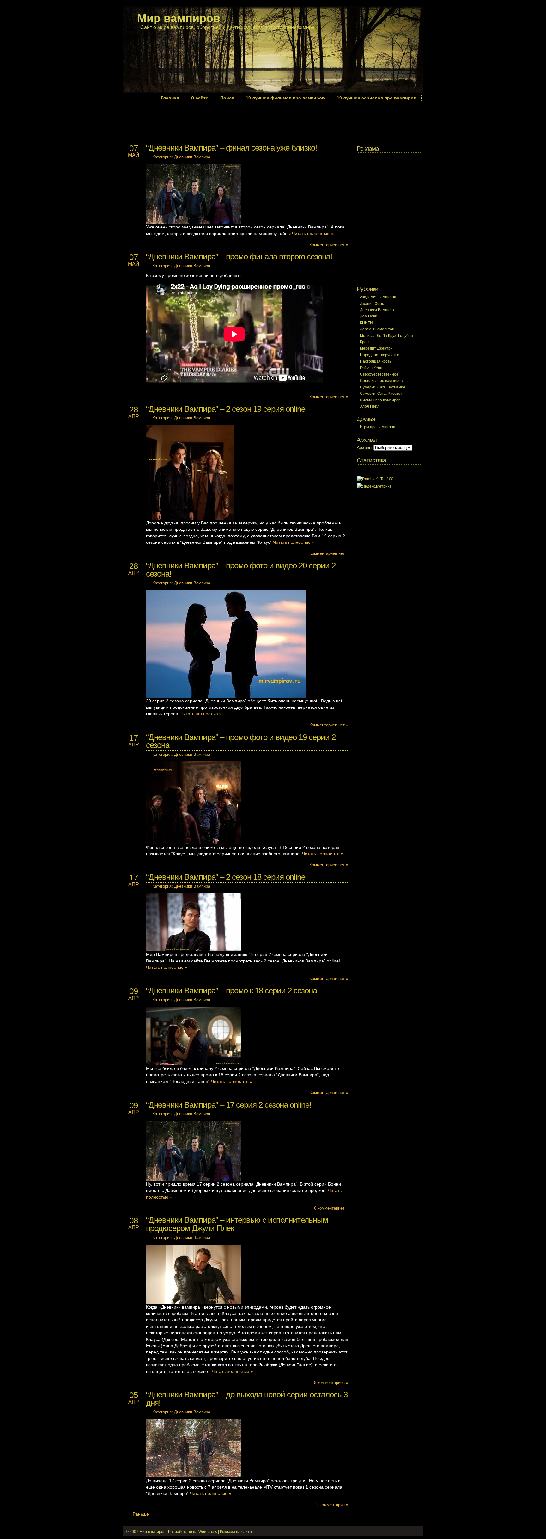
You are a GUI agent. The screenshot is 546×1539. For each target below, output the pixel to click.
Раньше (141, 1514)
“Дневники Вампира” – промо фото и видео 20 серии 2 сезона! (241, 569)
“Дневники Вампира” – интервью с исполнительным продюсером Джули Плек (237, 1224)
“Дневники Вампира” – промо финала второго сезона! (239, 256)
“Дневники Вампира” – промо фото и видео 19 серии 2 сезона (241, 741)
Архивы (364, 447)
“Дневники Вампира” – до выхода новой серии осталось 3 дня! (247, 1398)
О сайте (199, 97)
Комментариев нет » (328, 244)
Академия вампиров (378, 297)
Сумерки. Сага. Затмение (382, 387)
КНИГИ (366, 323)
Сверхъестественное (379, 374)
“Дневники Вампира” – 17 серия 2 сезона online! (228, 1104)
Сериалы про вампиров (381, 380)
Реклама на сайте (236, 1532)
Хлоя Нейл (369, 406)
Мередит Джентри (376, 348)
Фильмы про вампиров (380, 400)
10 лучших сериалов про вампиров (376, 97)
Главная (170, 97)
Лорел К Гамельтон (377, 329)
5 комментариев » (331, 1382)
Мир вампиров (178, 18)
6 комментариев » (331, 1208)
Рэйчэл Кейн (371, 368)
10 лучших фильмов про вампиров (285, 97)
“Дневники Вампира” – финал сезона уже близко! (231, 147)
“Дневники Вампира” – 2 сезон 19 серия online (225, 409)
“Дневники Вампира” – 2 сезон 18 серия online (225, 877)
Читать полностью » (312, 233)
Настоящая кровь (375, 361)
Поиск (227, 97)
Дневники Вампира (192, 157)
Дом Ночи (368, 316)
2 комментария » (332, 1504)
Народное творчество (379, 355)
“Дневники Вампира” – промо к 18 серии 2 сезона (231, 990)
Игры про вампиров (377, 427)
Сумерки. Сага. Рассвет (381, 393)
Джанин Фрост (373, 303)
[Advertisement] (238, 122)
